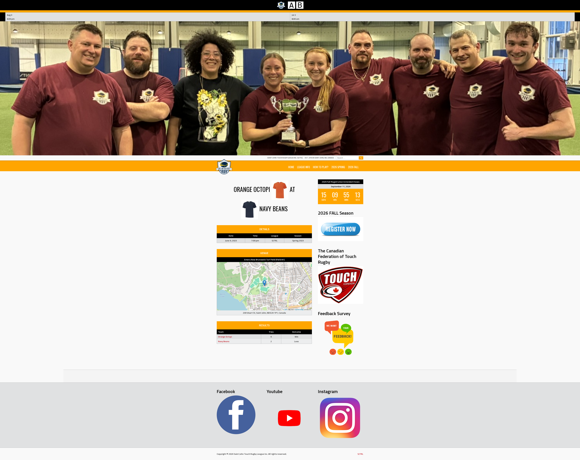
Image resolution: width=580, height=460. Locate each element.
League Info (303, 167)
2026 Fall (353, 167)
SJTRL (360, 453)
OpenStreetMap (299, 309)
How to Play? (320, 167)
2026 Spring (338, 167)
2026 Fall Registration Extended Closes (340, 181)
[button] (264, 283)
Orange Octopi (225, 336)
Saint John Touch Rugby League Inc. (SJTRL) (285, 158)
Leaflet (286, 309)
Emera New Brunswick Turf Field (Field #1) (264, 259)
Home (291, 167)
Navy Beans (223, 341)
